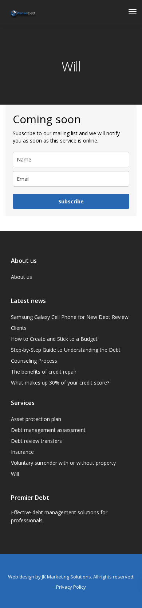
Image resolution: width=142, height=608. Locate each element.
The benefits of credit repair (43, 371)
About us (21, 276)
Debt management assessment (48, 429)
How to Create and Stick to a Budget (54, 338)
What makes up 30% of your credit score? (60, 382)
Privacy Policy (71, 587)
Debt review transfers (36, 440)
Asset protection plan (36, 419)
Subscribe (71, 201)
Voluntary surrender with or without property (63, 462)
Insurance (22, 451)
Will (15, 473)
